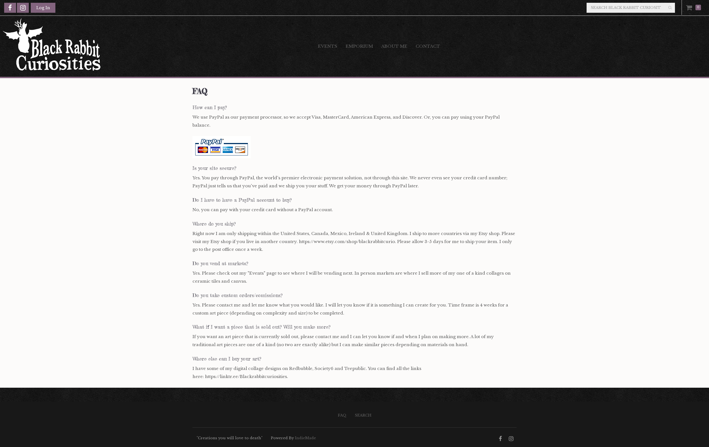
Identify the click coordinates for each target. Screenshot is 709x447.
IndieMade (305, 438)
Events (327, 46)
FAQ (342, 415)
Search (363, 415)
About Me (394, 46)
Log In (43, 7)
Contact (428, 46)
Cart (690, 7)
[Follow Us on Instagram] (23, 8)
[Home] (155, 46)
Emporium (359, 46)
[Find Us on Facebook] (10, 8)
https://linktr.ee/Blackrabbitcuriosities (246, 376)
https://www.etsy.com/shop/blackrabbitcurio (347, 241)
